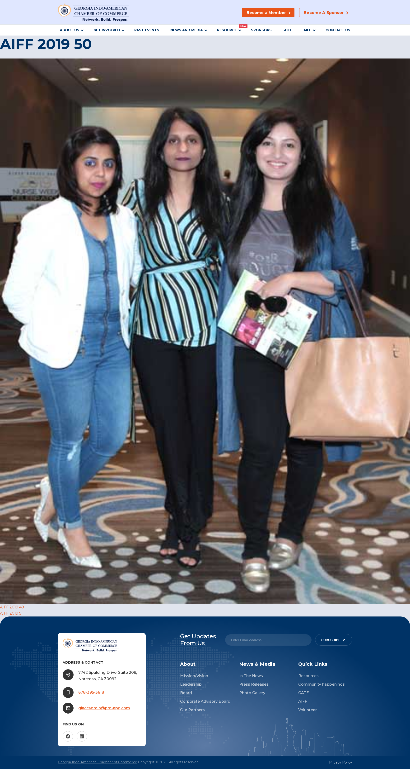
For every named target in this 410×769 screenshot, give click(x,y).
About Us (69, 30)
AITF (288, 30)
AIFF (307, 30)
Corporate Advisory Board (205, 701)
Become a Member (266, 12)
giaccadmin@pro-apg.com (104, 708)
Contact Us (338, 30)
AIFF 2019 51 (11, 613)
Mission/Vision (194, 676)
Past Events (146, 30)
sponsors (262, 30)
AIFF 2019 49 (12, 607)
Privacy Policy (340, 762)
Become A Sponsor (324, 12)
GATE (303, 693)
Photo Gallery (252, 693)
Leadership (191, 684)
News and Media (186, 30)
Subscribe (330, 640)
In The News (251, 676)
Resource (227, 30)
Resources (308, 676)
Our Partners (192, 710)
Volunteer (307, 710)
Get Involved (106, 30)
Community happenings (321, 684)
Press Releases (254, 684)
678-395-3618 (91, 692)
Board (186, 693)
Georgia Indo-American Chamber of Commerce (97, 762)
